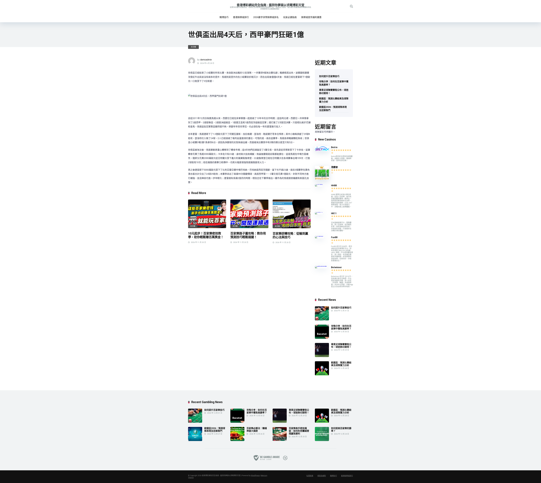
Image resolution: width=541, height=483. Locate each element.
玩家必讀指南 (290, 17)
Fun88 (334, 237)
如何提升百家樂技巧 (329, 76)
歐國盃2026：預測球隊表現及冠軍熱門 (333, 109)
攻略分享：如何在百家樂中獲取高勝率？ (333, 83)
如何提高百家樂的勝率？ (341, 429)
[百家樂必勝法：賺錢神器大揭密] (237, 440)
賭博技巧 (224, 17)
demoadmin (206, 59)
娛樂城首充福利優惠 (311, 17)
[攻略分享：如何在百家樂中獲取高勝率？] (322, 338)
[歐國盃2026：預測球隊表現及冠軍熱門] (195, 440)
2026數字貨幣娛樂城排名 (266, 17)
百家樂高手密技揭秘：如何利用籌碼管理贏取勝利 (299, 431)
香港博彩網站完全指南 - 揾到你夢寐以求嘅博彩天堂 (270, 5)
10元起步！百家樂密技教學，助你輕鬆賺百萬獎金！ (206, 235)
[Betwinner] (321, 266)
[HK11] (319, 212)
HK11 (334, 213)
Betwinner (336, 267)
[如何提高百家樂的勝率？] (322, 440)
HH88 (334, 185)
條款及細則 (321, 476)
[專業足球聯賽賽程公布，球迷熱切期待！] (322, 356)
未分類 (193, 47)
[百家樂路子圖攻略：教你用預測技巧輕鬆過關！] (249, 214)
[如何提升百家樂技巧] (322, 319)
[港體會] (322, 179)
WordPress (255, 476)
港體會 (334, 167)
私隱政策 (309, 476)
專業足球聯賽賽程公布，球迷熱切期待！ (333, 92)
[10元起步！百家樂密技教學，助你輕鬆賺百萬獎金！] (207, 214)
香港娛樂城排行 (241, 17)
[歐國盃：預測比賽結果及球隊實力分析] (322, 374)
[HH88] (319, 184)
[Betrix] (322, 150)
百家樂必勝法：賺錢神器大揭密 (257, 429)
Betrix (334, 147)
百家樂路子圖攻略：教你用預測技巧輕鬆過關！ (248, 235)
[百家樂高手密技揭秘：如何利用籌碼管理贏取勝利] (280, 440)
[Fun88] (319, 236)
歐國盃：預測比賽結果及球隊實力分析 (333, 100)
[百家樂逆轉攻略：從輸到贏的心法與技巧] (292, 214)
